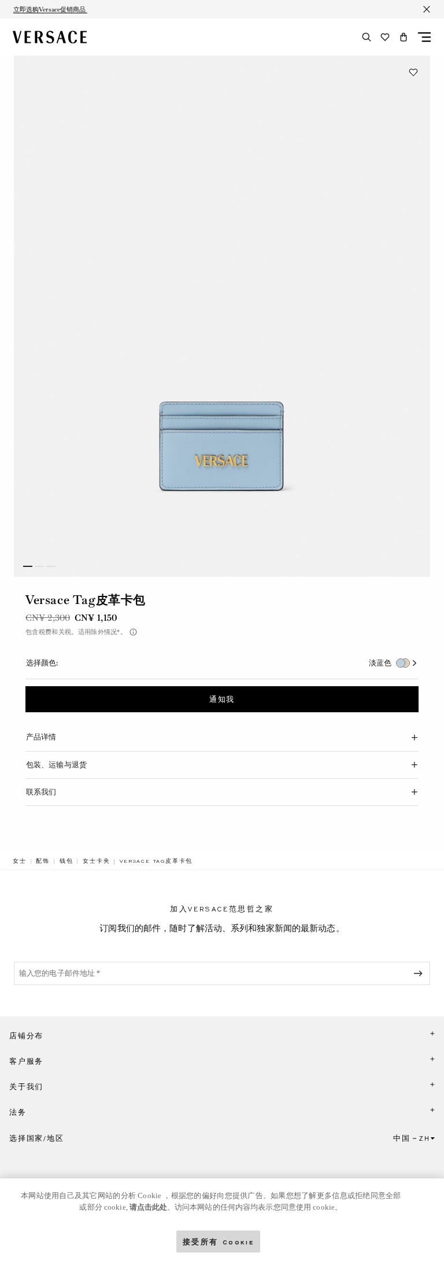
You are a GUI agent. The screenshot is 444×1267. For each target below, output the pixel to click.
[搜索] (366, 37)
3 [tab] (51, 566)
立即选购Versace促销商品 (50, 9)
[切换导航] (424, 37)
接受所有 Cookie (218, 1241)
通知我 (222, 699)
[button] (403, 37)
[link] (20, 861)
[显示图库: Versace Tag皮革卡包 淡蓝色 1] (222, 316)
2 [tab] (39, 566)
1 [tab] (27, 566)
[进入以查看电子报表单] (420, 973)
